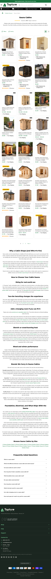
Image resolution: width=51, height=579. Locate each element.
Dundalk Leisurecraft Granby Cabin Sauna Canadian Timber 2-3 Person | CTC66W (42, 159)
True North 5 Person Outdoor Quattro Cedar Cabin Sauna (25, 230)
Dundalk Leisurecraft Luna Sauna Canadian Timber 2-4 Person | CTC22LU (41, 182)
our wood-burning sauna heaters (19, 339)
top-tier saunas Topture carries (33, 383)
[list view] (48, 31)
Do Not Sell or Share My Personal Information (25, 574)
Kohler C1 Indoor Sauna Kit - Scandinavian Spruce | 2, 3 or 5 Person (25, 109)
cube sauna (5, 265)
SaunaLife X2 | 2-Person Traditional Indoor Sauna (40, 52)
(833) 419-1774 (6, 540)
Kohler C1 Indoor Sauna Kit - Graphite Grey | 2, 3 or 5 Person (8, 109)
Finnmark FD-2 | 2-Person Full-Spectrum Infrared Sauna (41, 230)
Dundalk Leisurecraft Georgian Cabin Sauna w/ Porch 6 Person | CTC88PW (25, 182)
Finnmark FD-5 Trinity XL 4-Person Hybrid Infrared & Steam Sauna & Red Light (25, 205)
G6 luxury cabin (26, 379)
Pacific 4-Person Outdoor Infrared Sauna (7, 133)
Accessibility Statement (32, 572)
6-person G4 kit (41, 378)
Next (28, 243)
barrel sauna (40, 261)
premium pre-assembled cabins (19, 312)
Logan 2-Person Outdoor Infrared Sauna (40, 108)
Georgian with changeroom (21, 320)
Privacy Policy (9, 572)
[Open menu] (1, 4)
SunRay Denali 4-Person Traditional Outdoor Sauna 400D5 (24, 159)
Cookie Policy (16, 572)
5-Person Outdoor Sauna (12, 446)
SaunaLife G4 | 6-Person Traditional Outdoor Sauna (8, 52)
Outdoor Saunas (8, 13)
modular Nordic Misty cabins (28, 411)
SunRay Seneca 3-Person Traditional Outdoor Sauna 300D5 (8, 159)
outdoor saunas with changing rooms (29, 323)
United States (25, 563)
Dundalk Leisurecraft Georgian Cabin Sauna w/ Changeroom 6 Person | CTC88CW (9, 182)
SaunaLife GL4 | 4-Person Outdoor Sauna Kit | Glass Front (41, 81)
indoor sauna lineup (23, 272)
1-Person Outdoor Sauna (8, 444)
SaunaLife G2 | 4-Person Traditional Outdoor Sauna (24, 52)
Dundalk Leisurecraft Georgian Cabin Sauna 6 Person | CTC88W (9, 205)
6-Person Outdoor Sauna (24, 446)
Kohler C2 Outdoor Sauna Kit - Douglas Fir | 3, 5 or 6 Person (25, 133)
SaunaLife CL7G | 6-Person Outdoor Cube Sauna (25, 80)
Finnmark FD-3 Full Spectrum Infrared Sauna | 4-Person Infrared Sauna (41, 205)
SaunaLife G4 (27, 290)
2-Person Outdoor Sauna (21, 444)
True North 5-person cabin (27, 303)
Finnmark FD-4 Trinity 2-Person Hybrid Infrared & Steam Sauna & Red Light (7, 231)
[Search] (19, 5)
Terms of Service (23, 572)
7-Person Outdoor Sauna (37, 446)
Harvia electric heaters (8, 334)
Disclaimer (41, 572)
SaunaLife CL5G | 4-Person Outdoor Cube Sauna (8, 80)
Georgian (38, 290)
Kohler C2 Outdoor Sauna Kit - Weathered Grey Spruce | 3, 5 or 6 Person (42, 134)
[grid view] (45, 31)
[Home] (2, 13)
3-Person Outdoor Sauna (33, 444)
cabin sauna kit (11, 413)
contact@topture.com (7, 542)
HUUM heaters (33, 334)
